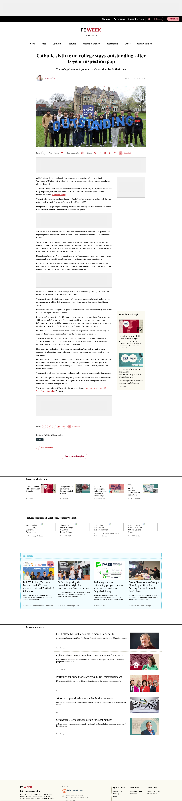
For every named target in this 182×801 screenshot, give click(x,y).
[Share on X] (105, 153)
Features (72, 44)
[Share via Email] (115, 153)
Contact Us (117, 791)
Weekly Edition (144, 44)
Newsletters (152, 794)
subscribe (173, 19)
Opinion (57, 44)
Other (127, 44)
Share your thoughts (74, 456)
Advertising (119, 19)
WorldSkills (112, 44)
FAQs (115, 796)
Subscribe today (153, 791)
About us (106, 19)
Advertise (134, 794)
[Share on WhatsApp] (95, 153)
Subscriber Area (136, 19)
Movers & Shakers (91, 44)
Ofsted (40, 440)
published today (59, 195)
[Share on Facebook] (100, 153)
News (32, 44)
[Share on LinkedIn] (110, 153)
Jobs (44, 44)
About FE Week (136, 791)
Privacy (116, 794)
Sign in (159, 19)
